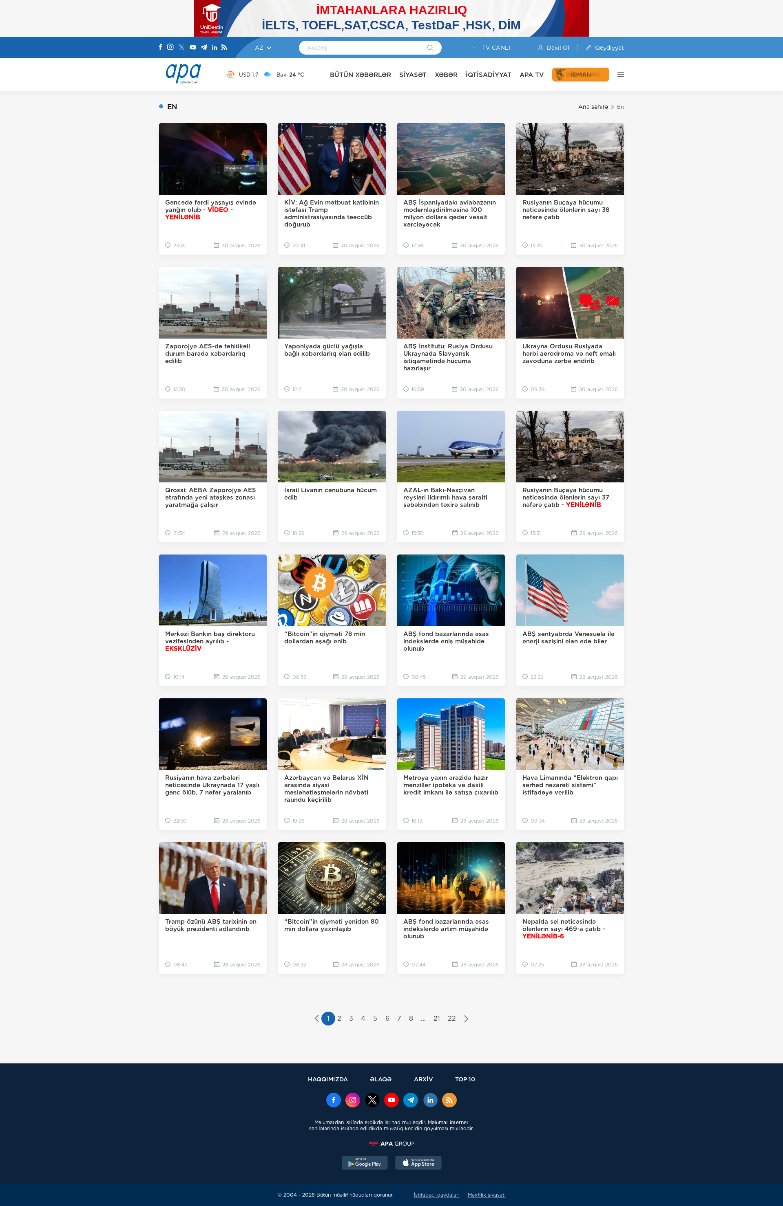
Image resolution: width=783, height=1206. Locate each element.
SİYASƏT (413, 75)
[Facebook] (160, 48)
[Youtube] (193, 48)
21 (437, 1018)
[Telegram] (204, 48)
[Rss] (224, 48)
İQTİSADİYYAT (488, 75)
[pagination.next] (466, 1019)
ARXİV (423, 1079)
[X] (181, 48)
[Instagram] (170, 48)
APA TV (532, 75)
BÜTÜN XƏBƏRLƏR (360, 75)
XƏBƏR (446, 75)
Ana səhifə (593, 106)
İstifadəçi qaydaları (437, 1195)
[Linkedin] (214, 48)
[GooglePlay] (365, 1163)
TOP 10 (465, 1079)
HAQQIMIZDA (328, 1079)
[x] (372, 1101)
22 (452, 1018)
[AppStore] (418, 1163)
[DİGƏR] (616, 74)
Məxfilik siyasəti (487, 1195)
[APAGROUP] (391, 1144)
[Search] (430, 48)
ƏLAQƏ (381, 1079)
